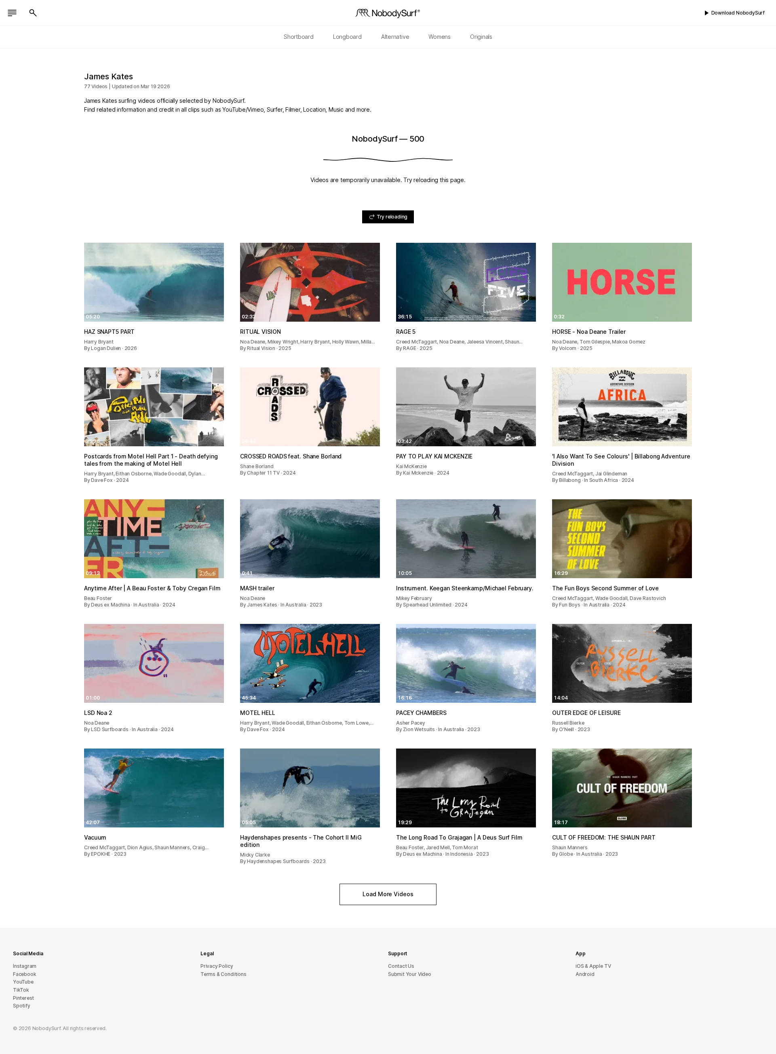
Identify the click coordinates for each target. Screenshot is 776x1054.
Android (585, 974)
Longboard (347, 36)
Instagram (24, 966)
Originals (481, 36)
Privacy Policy (216, 966)
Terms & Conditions (223, 974)
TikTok (21, 990)
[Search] (33, 13)
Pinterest (23, 998)
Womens (439, 36)
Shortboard (299, 36)
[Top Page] (388, 13)
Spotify (21, 1006)
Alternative (395, 36)
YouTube (23, 982)
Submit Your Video (409, 974)
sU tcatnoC (401, 966)
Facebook (24, 974)
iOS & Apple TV (593, 966)
